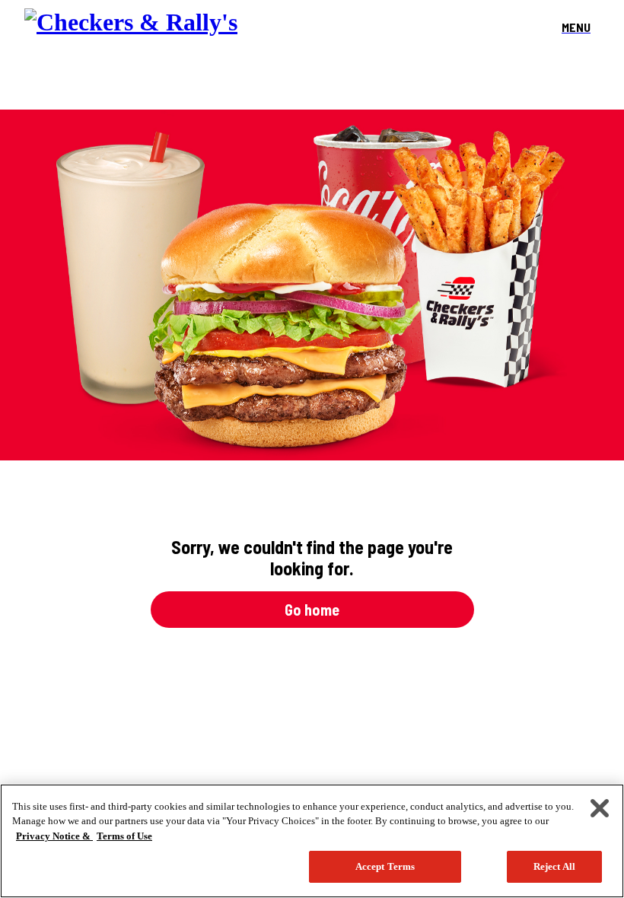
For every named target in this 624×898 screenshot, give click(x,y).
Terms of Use (124, 836)
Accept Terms (385, 866)
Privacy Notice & (54, 836)
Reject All (554, 866)
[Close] (599, 808)
